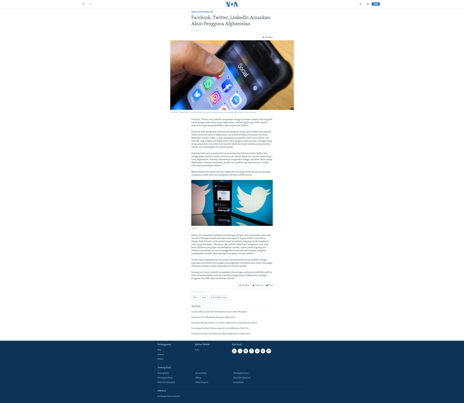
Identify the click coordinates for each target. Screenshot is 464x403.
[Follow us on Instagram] (251, 351)
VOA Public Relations (241, 378)
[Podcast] (263, 351)
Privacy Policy (201, 373)
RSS (159, 350)
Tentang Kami (163, 373)
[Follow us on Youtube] (245, 351)
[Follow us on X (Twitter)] (240, 351)
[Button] (267, 37)
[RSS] (257, 351)
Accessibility (238, 382)
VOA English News (240, 373)
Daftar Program (201, 382)
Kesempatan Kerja (165, 378)
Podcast (161, 355)
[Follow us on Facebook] (234, 351)
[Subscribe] (268, 351)
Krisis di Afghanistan (202, 12)
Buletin (160, 359)
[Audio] (360, 4)
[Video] (368, 4)
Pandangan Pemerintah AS (169, 396)
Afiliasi (198, 378)
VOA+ (197, 350)
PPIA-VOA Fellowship (166, 382)
